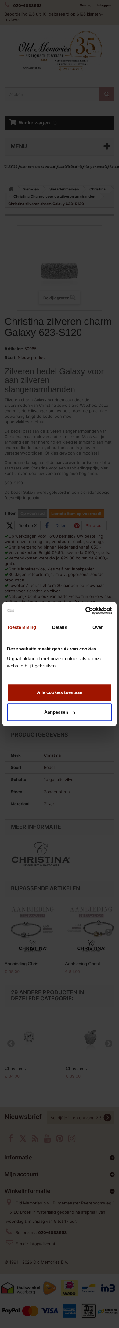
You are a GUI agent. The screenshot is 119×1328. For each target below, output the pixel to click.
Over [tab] (97, 627)
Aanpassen (56, 712)
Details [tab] (59, 627)
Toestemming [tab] (21, 627)
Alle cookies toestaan (59, 692)
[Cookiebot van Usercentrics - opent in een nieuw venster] (85, 611)
